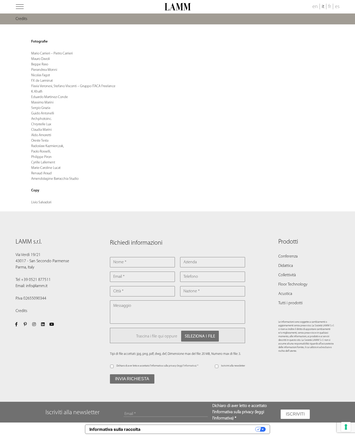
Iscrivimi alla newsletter (233, 365)
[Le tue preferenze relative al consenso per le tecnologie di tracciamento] (346, 427)
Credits (21, 311)
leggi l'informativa (187, 365)
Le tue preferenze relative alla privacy (200, 429)
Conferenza (288, 256)
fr (329, 6)
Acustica (285, 294)
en (315, 6)
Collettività (287, 275)
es (337, 6)
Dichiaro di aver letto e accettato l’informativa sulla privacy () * (157, 365)
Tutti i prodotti (290, 303)
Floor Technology (292, 284)
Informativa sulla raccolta (114, 429)
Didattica (285, 266)
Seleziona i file (200, 336)
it (323, 6)
